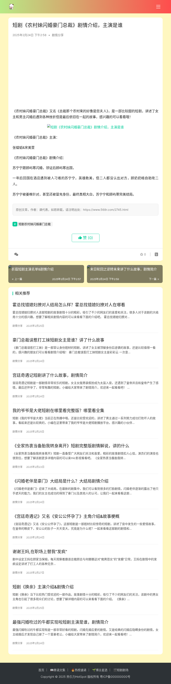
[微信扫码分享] (15, 254)
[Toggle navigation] (158, 6)
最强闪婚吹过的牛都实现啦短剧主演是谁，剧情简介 (60, 622)
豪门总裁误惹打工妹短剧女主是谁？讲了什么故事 (58, 340)
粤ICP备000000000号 (115, 676)
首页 (41, 670)
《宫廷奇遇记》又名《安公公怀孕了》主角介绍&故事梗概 (66, 516)
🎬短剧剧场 (120, 670)
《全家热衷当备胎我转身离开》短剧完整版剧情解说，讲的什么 (71, 445)
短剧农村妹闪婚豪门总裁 (35, 224)
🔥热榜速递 (78, 670)
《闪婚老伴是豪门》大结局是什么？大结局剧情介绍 (60, 481)
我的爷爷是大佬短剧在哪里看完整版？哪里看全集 (58, 410)
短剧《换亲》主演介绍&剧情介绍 (43, 586)
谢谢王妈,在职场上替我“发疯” (40, 551)
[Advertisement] (85, 74)
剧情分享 (58, 35)
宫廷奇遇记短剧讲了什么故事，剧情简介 (50, 375)
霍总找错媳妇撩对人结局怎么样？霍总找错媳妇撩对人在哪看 (69, 304)
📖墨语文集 (57, 670)
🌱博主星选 (99, 670)
